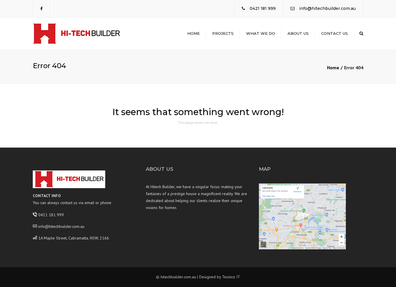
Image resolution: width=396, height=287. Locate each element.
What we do (260, 33)
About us (298, 33)
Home (193, 33)
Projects (223, 33)
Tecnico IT (231, 276)
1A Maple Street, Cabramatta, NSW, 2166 (73, 237)
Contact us (334, 33)
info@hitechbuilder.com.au (327, 8)
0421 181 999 (263, 8)
